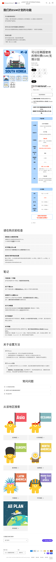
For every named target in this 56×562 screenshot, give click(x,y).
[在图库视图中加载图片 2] (12, 78)
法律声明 (51, 558)
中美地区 (14, 498)
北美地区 (39, 468)
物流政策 (46, 557)
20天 (45, 73)
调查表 (21, 310)
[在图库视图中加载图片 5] (6, 85)
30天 (39, 76)
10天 (34, 73)
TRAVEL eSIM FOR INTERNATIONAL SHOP (16, 557)
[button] (46, 2)
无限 (34, 81)
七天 (44, 70)
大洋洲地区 (39, 437)
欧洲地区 (14, 468)
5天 (39, 70)
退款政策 (32, 557)
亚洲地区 (14, 437)
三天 (34, 70)
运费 (37, 65)
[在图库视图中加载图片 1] (6, 78)
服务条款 (42, 557)
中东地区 (39, 498)
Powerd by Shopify (26, 557)
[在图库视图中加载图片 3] (19, 78)
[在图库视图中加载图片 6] (12, 85)
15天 (39, 73)
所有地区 (14, 528)
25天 (34, 76)
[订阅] (26, 540)
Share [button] (34, 222)
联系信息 (51, 557)
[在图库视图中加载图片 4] (25, 78)
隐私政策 (37, 557)
